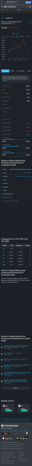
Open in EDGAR (16, 420)
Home (3, 18)
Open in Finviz (22, 418)
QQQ (4, 264)
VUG (7, 406)
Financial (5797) (27, 173)
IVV (4, 258)
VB (3, 261)
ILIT (4, 248)
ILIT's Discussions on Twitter (10, 201)
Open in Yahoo (4, 418)
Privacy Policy (4, 431)
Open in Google (14, 418)
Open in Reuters (25, 420)
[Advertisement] (16, 64)
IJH (22, 406)
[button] (2, 7)
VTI (4, 252)
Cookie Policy (13, 431)
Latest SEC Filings (7, 197)
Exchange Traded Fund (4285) (23, 176)
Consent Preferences (24, 431)
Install (28, 2)
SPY (4, 255)
